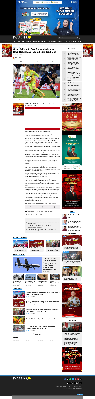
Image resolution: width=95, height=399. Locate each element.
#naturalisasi (31, 211)
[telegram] (73, 379)
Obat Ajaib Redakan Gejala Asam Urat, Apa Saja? (40, 319)
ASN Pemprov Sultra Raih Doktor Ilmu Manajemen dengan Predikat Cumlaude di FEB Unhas (73, 53)
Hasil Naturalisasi (39, 211)
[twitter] (68, 379)
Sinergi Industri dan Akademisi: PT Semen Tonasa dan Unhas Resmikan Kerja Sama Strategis (72, 343)
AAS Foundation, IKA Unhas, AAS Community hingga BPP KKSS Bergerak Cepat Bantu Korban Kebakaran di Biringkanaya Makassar (72, 279)
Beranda (15, 47)
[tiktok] (81, 379)
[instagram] (76, 379)
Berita (19, 47)
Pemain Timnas (39, 214)
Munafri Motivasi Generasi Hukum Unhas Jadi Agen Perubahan (72, 334)
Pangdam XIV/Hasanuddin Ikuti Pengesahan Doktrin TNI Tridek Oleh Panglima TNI (55, 284)
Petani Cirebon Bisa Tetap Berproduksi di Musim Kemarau (73, 79)
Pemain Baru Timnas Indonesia (30, 214)
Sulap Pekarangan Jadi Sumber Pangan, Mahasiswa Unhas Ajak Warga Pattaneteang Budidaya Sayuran (71, 339)
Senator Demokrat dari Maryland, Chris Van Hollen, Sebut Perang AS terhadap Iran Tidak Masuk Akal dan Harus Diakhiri (30, 284)
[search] (77, 38)
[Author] (13, 58)
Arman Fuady (18, 57)
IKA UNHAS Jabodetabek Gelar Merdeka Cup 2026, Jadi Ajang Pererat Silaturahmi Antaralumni (42, 226)
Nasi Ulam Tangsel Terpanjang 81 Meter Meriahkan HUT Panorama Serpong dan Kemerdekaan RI (74, 59)
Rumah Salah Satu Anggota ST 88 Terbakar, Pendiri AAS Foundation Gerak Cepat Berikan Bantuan (74, 100)
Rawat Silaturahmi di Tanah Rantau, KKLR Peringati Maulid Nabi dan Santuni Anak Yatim (43, 223)
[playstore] (78, 383)
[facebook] (65, 379)
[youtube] (78, 379)
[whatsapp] (70, 379)
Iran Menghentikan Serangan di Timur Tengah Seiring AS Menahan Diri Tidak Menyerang (17, 284)
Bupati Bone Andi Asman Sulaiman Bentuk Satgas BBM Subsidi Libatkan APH (73, 63)
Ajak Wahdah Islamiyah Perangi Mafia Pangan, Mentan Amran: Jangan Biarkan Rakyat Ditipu (74, 74)
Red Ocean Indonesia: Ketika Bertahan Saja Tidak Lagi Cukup (74, 216)
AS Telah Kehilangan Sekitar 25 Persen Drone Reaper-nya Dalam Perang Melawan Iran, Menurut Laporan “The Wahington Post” (51, 265)
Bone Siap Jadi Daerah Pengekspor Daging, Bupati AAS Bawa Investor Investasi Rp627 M (42, 230)
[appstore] (70, 383)
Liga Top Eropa (48, 211)
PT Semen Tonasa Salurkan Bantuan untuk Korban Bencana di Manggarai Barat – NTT (41, 327)
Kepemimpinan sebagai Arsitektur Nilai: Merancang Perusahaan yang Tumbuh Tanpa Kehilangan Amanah (74, 228)
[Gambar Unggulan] (36, 81)
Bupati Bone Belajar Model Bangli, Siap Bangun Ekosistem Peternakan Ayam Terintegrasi (74, 89)
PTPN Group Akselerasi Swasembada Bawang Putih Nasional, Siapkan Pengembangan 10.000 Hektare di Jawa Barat (73, 70)
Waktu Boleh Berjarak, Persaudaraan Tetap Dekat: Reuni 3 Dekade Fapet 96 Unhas (73, 84)
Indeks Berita (37, 334)
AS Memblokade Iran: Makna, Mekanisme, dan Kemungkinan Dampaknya (42, 283)
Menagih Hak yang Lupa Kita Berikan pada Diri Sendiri (74, 222)
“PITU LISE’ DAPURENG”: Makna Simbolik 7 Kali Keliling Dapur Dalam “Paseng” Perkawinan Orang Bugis (73, 94)
